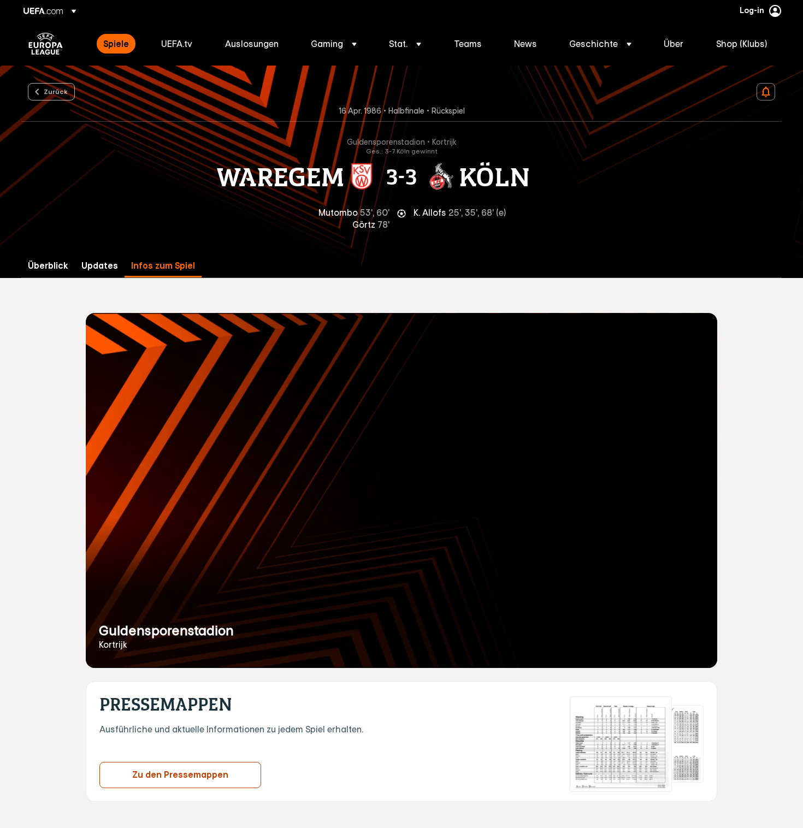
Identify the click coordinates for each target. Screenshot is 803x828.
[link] (116, 43)
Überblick (48, 265)
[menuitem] (118, 43)
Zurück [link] (56, 91)
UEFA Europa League (45, 44)
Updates (99, 265)
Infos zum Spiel (163, 265)
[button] (334, 43)
